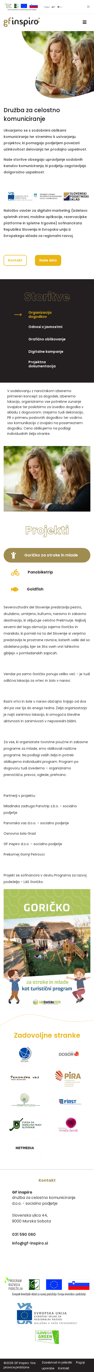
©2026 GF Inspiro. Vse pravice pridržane (19, 1365)
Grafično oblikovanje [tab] (47, 339)
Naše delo (48, 260)
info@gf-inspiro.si (30, 1243)
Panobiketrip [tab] (40, 572)
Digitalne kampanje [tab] (45, 351)
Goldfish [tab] (34, 589)
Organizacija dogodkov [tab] (40, 314)
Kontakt (15, 260)
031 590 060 (24, 1234)
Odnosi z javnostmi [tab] (45, 326)
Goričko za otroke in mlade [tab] (50, 555)
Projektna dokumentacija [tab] (42, 364)
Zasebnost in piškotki (57, 1362)
